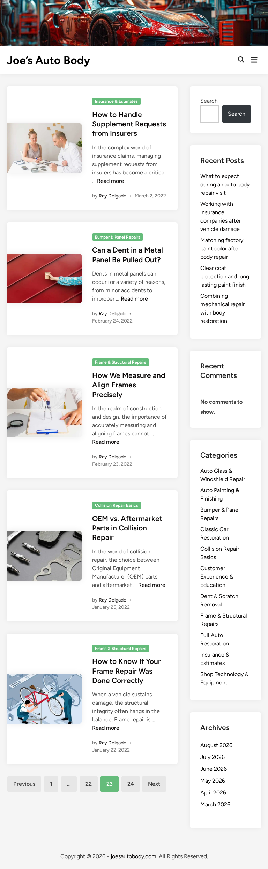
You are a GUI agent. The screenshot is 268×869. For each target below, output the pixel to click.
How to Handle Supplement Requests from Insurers (129, 124)
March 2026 (215, 804)
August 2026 (216, 745)
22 (88, 784)
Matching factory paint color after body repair (221, 248)
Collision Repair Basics (116, 505)
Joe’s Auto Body (48, 60)
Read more (110, 181)
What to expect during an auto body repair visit (225, 184)
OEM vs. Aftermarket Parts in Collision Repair (127, 528)
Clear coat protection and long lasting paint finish (224, 276)
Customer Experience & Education (216, 576)
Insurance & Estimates (116, 101)
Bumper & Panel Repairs (117, 237)
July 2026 (212, 757)
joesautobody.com (133, 856)
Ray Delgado (112, 196)
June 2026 (213, 769)
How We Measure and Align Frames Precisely (128, 385)
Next (154, 784)
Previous (24, 784)
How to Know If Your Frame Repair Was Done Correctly (126, 671)
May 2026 (212, 780)
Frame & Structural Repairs (120, 362)
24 (130, 784)
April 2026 (213, 792)
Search (209, 101)
